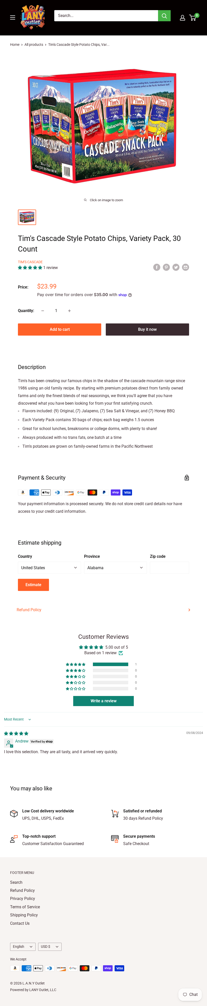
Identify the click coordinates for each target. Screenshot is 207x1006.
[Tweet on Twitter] (175, 267)
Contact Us (20, 923)
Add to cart (60, 329)
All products (33, 45)
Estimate (33, 584)
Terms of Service (25, 907)
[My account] (182, 17)
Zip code (158, 556)
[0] (193, 18)
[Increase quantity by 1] (69, 310)
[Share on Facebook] (156, 267)
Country (25, 556)
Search (16, 882)
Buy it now (147, 329)
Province (92, 556)
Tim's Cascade (30, 262)
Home (14, 45)
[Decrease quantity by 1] (42, 310)
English (18, 947)
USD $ (45, 947)
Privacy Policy (22, 898)
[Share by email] (185, 267)
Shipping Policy (24, 915)
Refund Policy (29, 609)
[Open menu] (12, 17)
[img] (16, 733)
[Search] (164, 15)
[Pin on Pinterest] (166, 267)
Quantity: (26, 310)
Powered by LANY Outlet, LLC (33, 990)
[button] (30, 267)
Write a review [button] (104, 701)
